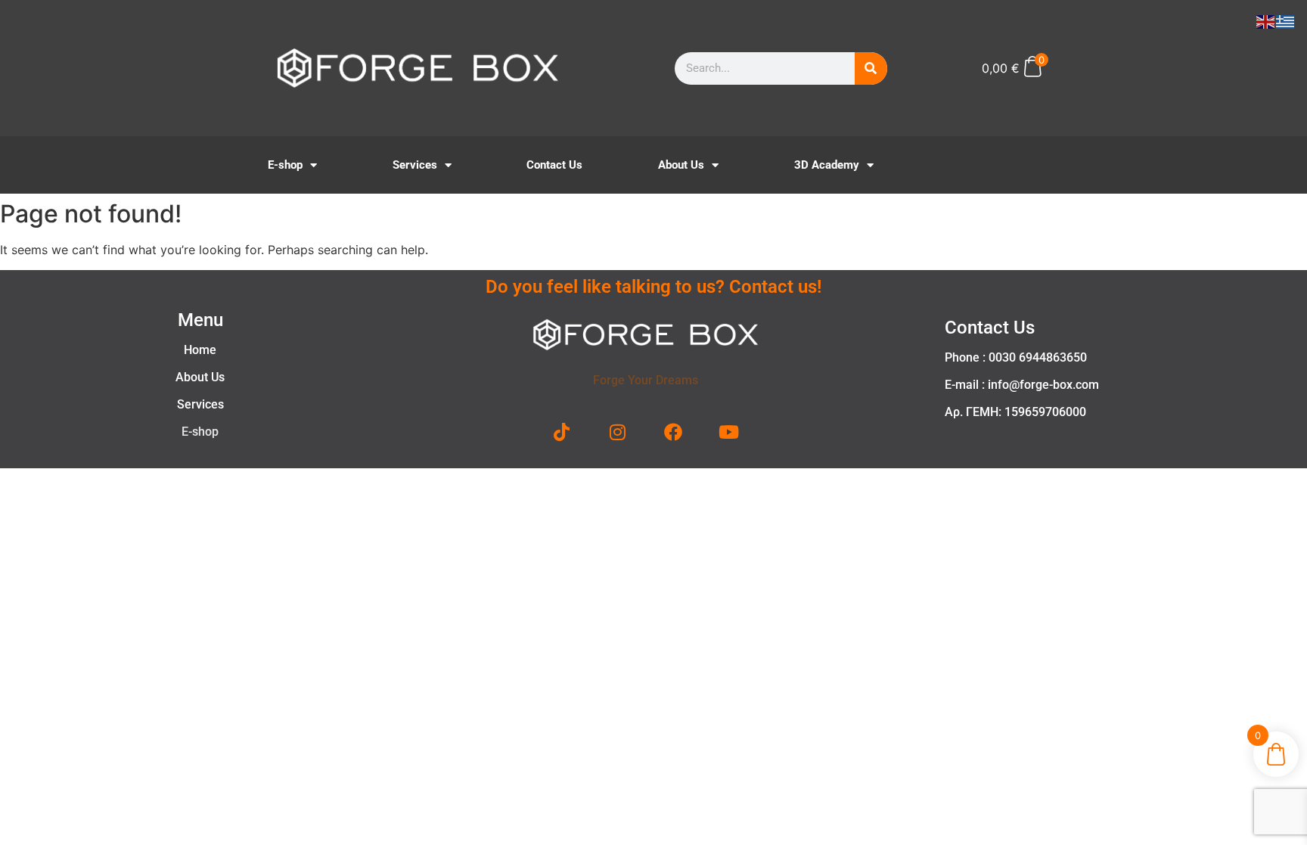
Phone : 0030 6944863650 (1016, 357)
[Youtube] (729, 432)
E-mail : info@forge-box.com (1022, 384)
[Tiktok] (562, 432)
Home (200, 350)
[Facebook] (673, 432)
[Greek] (1286, 20)
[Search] (871, 68)
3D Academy (826, 165)
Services (415, 165)
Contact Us (554, 165)
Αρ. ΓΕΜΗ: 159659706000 (1015, 412)
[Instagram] (618, 432)
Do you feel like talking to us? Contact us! (653, 286)
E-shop (285, 165)
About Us (681, 165)
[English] (1266, 20)
